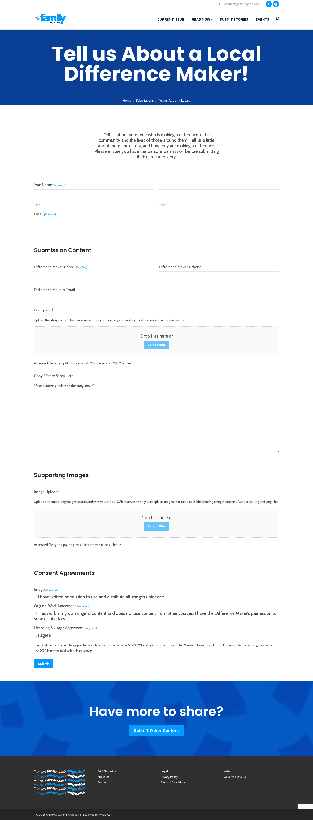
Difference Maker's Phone (180, 267)
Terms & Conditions (173, 782)
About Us (103, 777)
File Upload (43, 310)
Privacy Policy (169, 777)
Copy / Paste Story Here (53, 376)
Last (162, 205)
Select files (156, 345)
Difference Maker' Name (60, 267)
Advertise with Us (235, 777)
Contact (103, 782)
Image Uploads (46, 491)
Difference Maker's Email (54, 289)
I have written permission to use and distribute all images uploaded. (101, 597)
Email (45, 214)
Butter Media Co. (101, 814)
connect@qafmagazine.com (243, 4)
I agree (44, 635)
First (37, 205)
